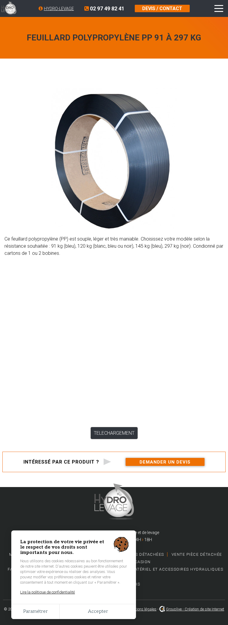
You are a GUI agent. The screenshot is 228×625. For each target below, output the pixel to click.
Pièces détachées (143, 554)
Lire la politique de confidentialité (47, 592)
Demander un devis (165, 462)
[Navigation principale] (218, 8)
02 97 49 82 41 (106, 8)
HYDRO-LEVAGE (59, 8)
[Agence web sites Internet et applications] (162, 609)
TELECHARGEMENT (114, 433)
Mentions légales (142, 609)
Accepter (98, 611)
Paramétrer (35, 611)
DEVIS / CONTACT (162, 8)
